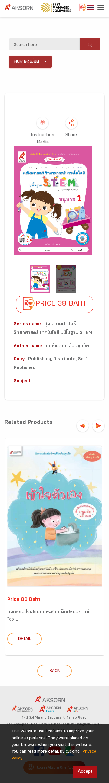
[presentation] (83, 426)
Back (55, 671)
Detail (24, 639)
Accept (85, 772)
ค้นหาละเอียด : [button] (28, 62)
